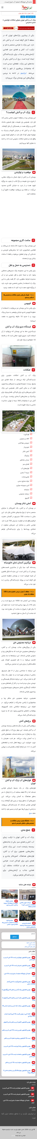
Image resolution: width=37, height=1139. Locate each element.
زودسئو (13, 1136)
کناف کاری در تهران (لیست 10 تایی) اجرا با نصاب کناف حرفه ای (19, 1015)
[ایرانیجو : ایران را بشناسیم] (26, 7)
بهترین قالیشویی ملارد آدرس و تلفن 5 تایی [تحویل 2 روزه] (18, 999)
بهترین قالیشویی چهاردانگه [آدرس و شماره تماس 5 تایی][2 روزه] (19, 1071)
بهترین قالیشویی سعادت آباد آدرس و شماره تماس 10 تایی (18, 1007)
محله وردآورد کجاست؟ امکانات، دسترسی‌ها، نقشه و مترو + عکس (10, 922)
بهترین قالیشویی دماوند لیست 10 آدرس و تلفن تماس (20, 1063)
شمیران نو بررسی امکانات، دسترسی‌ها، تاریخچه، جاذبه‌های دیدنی (28, 925)
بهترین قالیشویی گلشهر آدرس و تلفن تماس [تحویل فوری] (19, 1023)
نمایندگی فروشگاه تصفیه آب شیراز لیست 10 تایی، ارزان (19, 975)
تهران (29, 13)
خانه (32, 13)
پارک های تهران (22, 13)
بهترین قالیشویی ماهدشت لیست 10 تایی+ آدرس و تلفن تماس (19, 1055)
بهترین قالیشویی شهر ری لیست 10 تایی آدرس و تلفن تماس (18, 1031)
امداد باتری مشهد (30, 943)
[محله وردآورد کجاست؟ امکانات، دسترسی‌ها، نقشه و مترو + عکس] (9, 914)
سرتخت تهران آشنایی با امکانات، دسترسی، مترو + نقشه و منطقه (28, 905)
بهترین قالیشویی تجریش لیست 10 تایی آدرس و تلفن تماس (19, 966)
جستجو (33, 934)
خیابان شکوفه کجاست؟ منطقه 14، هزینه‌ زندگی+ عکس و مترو (11, 903)
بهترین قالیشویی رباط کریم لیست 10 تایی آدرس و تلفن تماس (19, 1047)
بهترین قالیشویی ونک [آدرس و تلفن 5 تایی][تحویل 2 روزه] (18, 991)
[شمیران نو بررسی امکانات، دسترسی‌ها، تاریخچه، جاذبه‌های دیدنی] (27, 915)
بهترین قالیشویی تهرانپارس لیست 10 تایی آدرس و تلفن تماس (19, 958)
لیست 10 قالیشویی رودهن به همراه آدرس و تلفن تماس (19, 1039)
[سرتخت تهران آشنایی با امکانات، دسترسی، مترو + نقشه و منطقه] (27, 895)
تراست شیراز (32, 945)
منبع (30, 813)
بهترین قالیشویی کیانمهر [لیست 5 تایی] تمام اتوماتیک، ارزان (21, 983)
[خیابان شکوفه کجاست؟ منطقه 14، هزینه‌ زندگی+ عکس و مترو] (9, 894)
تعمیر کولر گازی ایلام (30, 947)
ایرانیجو (23, 73)
